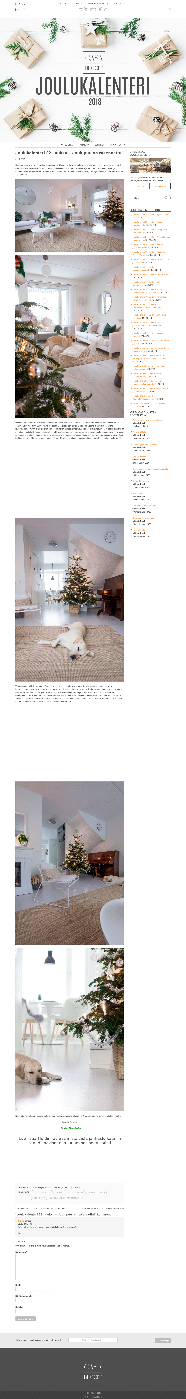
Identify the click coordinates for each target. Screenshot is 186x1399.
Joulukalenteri (74, 1192)
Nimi (18, 1285)
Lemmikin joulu (74, 1198)
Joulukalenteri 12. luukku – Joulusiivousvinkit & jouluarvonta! (147, 306)
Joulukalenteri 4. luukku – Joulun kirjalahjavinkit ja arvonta (146, 375)
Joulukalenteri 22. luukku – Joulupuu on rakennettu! (69, 152)
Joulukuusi (39, 1198)
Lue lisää (140, 186)
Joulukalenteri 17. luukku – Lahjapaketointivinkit (144, 268)
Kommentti (21, 1251)
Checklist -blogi (42, 1192)
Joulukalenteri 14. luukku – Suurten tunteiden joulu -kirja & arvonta (148, 291)
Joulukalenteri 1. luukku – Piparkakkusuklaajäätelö (143, 397)
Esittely (99, 144)
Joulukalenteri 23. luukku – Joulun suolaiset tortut (102, 1208)
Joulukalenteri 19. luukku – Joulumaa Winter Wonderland (148, 253)
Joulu (58, 1192)
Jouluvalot (55, 1198)
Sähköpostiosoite (24, 1295)
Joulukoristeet (96, 1192)
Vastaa (21, 1233)
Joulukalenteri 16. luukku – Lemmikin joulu (151, 274)
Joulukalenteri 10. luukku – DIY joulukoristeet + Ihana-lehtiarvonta (147, 324)
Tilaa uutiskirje (162, 1340)
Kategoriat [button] (67, 144)
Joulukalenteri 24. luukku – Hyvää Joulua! (150, 214)
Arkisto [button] (84, 144)
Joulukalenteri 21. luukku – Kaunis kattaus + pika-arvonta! (41, 1208)
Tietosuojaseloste (93, 1392)
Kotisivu (19, 1306)
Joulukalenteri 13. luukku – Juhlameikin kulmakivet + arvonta (149, 298)
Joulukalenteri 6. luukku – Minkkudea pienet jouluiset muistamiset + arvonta (149, 357)
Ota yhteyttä (117, 144)
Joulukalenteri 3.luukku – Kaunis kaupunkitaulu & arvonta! (146, 382)
